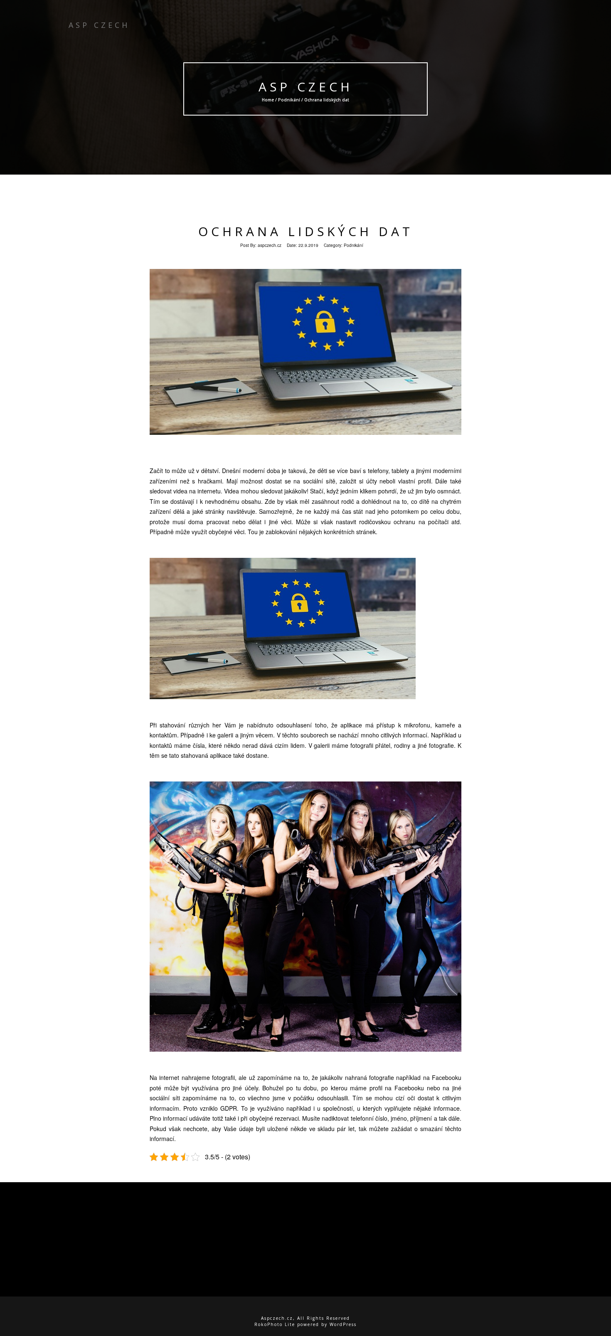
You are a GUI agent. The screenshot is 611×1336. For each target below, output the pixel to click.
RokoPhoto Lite (274, 1324)
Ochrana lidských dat (305, 231)
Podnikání (289, 100)
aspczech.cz (269, 245)
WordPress (343, 1324)
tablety (399, 470)
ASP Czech (306, 86)
